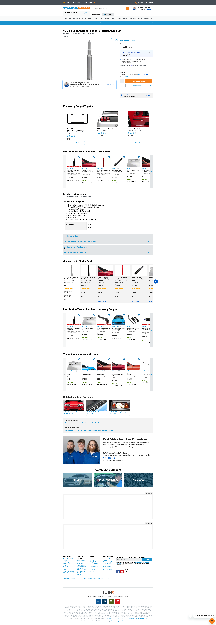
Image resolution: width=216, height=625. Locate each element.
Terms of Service (127, 621)
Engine (95, 18)
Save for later (137, 85)
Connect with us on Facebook (118, 571)
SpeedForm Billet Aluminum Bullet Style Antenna (87, 172)
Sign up (147, 559)
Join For (147, 95)
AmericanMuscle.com (76, 8)
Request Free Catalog (69, 571)
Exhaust (101, 18)
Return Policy (80, 563)
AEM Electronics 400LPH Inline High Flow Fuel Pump (148, 331)
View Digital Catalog (68, 572)
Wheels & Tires (148, 18)
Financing (65, 566)
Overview (92, 559)
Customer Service (81, 566)
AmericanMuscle (93, 596)
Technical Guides (67, 568)
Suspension (132, 18)
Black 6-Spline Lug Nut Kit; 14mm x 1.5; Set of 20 (133, 330)
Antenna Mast (146, 373)
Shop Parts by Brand (68, 565)
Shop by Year (66, 563)
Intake (113, 18)
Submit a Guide (94, 563)
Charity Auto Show (95, 566)
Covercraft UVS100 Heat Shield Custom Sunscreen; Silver (118, 330)
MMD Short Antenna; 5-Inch (133, 172)
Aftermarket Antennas (107, 430)
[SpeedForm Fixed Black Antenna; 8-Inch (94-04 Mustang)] (89, 365)
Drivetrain (88, 18)
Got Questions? (81, 565)
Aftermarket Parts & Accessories (73, 430)
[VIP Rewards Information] (147, 74)
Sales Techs (93, 569)
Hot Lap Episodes (67, 562)
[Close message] (152, 22)
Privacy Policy (138, 562)
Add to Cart (140, 81)
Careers (92, 565)
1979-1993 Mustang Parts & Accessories (74, 27)
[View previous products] (64, 171)
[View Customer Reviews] (124, 41)
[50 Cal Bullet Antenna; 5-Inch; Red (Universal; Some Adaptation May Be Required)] (104, 162)
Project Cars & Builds (68, 559)
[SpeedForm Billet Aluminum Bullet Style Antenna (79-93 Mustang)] (118, 162)
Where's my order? (81, 560)
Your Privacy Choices (131, 618)
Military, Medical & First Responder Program (81, 571)
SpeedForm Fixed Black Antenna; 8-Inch (88, 374)
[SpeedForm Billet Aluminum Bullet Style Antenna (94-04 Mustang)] (89, 162)
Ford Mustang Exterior (88, 423)
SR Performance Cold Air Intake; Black (103, 330)
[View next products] (151, 171)
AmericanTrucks (105, 596)
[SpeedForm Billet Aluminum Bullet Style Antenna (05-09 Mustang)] (118, 365)
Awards (92, 560)
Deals (65, 18)
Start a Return (80, 562)
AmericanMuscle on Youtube (122, 571)
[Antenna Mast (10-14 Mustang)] (148, 365)
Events (65, 560)
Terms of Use (80, 574)
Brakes (81, 18)
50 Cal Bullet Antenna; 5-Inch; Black (73, 172)
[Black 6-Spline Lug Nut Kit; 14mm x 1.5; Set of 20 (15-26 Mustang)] (133, 320)
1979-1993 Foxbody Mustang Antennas (121, 27)
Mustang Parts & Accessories (73, 423)
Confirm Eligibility (126, 62)
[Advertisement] (108, 507)
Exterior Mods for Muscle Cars (92, 430)
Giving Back (93, 562)
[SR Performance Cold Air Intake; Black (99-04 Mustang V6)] (104, 320)
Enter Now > (114, 23)
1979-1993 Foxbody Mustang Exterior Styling (98, 27)
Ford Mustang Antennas (101, 423)
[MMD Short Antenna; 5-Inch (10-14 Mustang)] (133, 162)
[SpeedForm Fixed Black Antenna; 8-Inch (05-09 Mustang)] (133, 365)
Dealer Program (94, 568)
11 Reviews (133, 41)
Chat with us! (80, 568)
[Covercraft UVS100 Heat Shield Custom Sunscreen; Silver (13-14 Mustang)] (118, 320)
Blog (64, 569)
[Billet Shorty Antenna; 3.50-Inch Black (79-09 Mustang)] (148, 162)
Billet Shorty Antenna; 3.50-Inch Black (147, 172)
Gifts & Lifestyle (73, 18)
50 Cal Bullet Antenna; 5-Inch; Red (103, 172)
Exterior (107, 18)
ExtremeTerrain (117, 596)
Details (96, 2)
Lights (125, 18)
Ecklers (125, 596)
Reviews (92, 571)
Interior (119, 18)
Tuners (140, 18)
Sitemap (108, 618)
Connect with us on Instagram (126, 571)
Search (127, 8)
